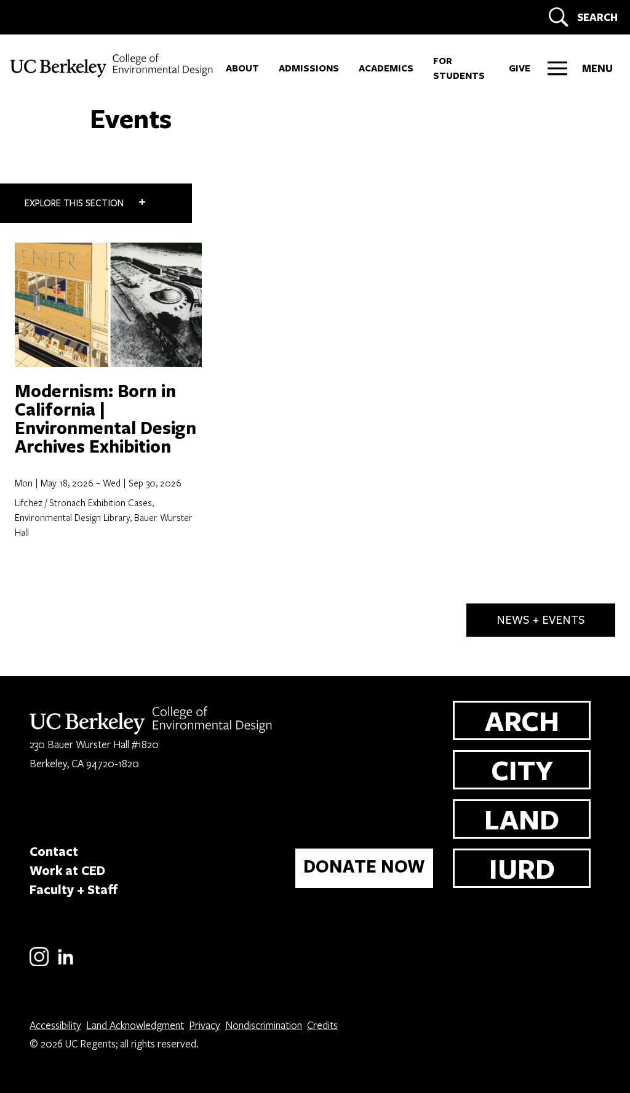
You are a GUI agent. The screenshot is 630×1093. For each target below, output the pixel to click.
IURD (522, 868)
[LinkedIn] (65, 964)
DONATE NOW (364, 866)
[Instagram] (39, 964)
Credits (322, 1025)
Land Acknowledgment (135, 1025)
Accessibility (55, 1025)
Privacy (204, 1025)
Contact (54, 851)
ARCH (522, 720)
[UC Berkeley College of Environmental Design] (113, 65)
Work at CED (67, 870)
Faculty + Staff (74, 889)
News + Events (540, 620)
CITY (522, 769)
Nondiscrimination (263, 1025)
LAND (521, 818)
